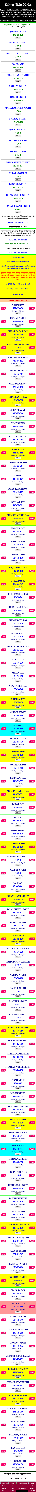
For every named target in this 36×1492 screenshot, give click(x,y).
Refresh (18, 38)
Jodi (3, 308)
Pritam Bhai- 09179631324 (18, 240)
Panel (32, 308)
